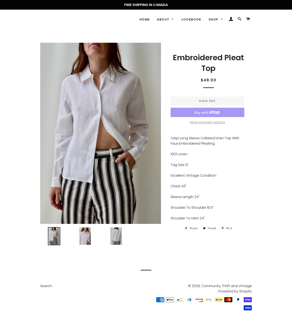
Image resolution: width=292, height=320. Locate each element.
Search (46, 285)
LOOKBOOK (191, 19)
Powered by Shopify (235, 291)
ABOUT (163, 19)
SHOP (214, 19)
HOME (145, 19)
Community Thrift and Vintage (226, 285)
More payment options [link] (207, 122)
